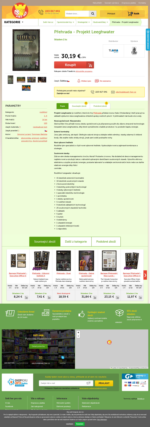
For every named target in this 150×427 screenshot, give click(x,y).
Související (79, 105)
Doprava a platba (129, 3)
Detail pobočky (38, 346)
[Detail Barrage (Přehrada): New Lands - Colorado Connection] (109, 261)
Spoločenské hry (64, 22)
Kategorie (12, 22)
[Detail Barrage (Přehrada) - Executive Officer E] (18, 261)
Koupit (70, 65)
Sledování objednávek (91, 403)
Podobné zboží (106, 241)
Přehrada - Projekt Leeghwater (125, 22)
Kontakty (142, 3)
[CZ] (46, 130)
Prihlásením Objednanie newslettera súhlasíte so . (76, 388)
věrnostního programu (84, 71)
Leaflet (114, 368)
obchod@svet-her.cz (126, 92)
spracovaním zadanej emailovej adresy (93, 388)
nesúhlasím (69, 424)
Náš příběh (97, 3)
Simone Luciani (24, 134)
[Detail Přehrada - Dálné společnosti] (86, 261)
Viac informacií (102, 419)
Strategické (82, 22)
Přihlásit (111, 13)
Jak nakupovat (37, 406)
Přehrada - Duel (64, 273)
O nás (7, 403)
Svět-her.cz (48, 22)
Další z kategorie (76, 241)
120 (45, 123)
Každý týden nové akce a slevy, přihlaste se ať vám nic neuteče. (76, 377)
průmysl (35, 138)
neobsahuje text (40, 127)
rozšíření (43, 112)
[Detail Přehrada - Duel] (63, 261)
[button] (109, 342)
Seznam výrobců (112, 3)
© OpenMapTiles (122, 368)
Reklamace (86, 406)
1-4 (45, 116)
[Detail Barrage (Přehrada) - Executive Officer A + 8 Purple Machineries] (132, 261)
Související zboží (44, 241)
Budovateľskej (99, 22)
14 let (44, 119)
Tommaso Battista (39, 134)
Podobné (100, 105)
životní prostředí (40, 141)
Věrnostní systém (63, 403)
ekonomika (26, 138)
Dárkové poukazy (63, 406)
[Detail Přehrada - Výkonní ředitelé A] (41, 261)
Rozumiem (79, 424)
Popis (62, 106)
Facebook (9, 406)
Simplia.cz (140, 399)
